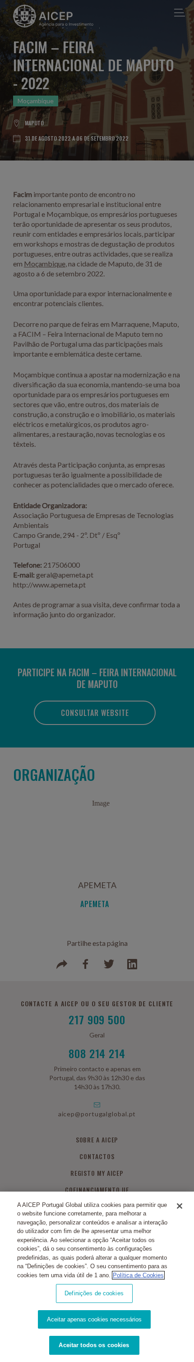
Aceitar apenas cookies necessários (94, 1319)
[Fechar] (179, 1206)
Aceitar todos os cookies (94, 1345)
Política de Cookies (138, 1275)
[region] (97, 1277)
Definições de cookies (94, 1293)
